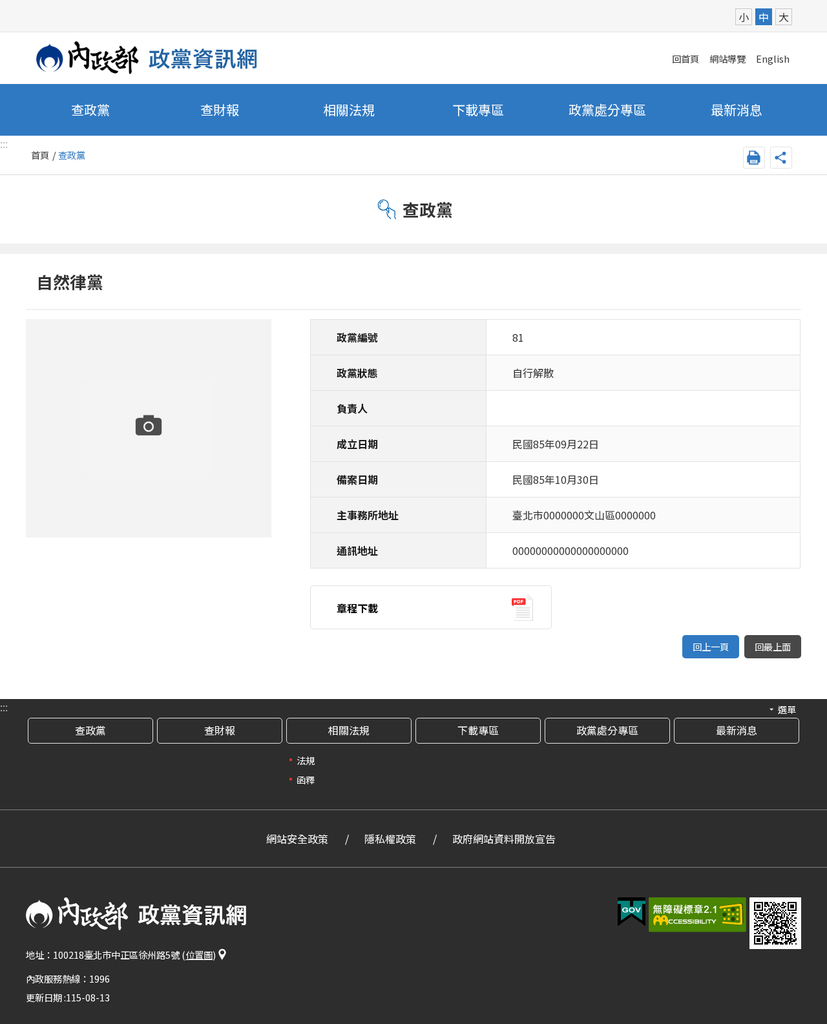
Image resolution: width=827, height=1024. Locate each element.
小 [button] (743, 17)
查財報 (219, 109)
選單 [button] (787, 709)
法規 (306, 760)
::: (4, 707)
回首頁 (685, 58)
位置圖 (199, 954)
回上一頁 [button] (711, 646)
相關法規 (349, 730)
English (773, 58)
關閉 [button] (781, 158)
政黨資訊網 (147, 57)
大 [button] (784, 17)
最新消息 (736, 109)
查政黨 (90, 109)
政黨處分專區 (607, 109)
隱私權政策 (390, 838)
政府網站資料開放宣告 (504, 838)
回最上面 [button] (773, 646)
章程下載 (357, 608)
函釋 (306, 779)
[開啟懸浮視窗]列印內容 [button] (754, 158)
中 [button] (764, 17)
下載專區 (478, 109)
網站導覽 (727, 58)
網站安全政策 (297, 838)
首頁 (40, 155)
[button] (631, 912)
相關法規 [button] (349, 109)
